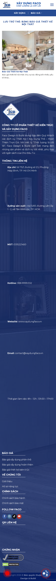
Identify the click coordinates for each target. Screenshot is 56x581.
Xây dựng (19, 13)
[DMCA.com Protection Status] (11, 564)
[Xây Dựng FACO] (31, 4)
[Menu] (52, 4)
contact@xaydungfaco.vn (29, 353)
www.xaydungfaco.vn (30, 321)
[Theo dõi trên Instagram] (9, 516)
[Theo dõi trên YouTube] (19, 516)
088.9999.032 (24, 283)
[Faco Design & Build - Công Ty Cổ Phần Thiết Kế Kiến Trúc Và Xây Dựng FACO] (7, 5)
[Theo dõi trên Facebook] (4, 516)
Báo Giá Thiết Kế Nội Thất (15, 72)
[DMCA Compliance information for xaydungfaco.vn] (13, 557)
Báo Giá (35, 13)
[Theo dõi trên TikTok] (14, 516)
